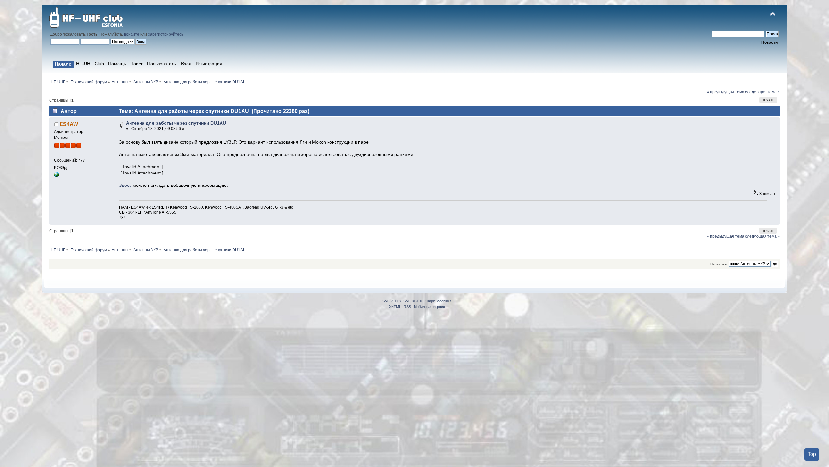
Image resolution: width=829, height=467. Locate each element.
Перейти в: (719, 264)
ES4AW (69, 124)
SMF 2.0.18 (391, 301)
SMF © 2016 (413, 301)
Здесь (125, 185)
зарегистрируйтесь (165, 34)
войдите (131, 34)
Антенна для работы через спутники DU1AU (176, 123)
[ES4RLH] (56, 176)
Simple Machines (438, 301)
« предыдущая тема (725, 92)
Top (812, 454)
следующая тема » (762, 92)
